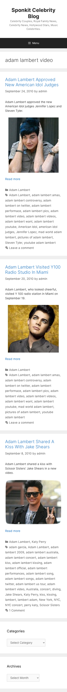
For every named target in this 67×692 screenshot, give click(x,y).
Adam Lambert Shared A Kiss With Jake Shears (29, 444)
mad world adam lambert (35, 406)
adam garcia (17, 547)
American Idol (27, 227)
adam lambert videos (41, 216)
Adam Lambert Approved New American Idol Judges (32, 82)
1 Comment (17, 610)
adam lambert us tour (31, 584)
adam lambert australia (42, 552)
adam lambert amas (46, 195)
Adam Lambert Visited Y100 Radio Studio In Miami (32, 269)
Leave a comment (21, 248)
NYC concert (14, 605)
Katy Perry (39, 541)
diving (56, 589)
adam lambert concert (20, 557)
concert (45, 589)
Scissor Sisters (50, 605)
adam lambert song (39, 573)
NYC (57, 599)
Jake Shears (13, 594)
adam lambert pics (36, 211)
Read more (12, 179)
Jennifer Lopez (26, 232)
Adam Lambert (19, 190)
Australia (32, 589)
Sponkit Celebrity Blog (33, 13)
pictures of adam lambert (35, 237)
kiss (42, 594)
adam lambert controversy (23, 200)
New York (45, 599)
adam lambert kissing (27, 563)
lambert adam (27, 599)
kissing (51, 594)
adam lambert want (18, 221)
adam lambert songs (19, 578)
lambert (10, 599)
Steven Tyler (13, 242)
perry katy (31, 605)
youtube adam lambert (40, 242)
